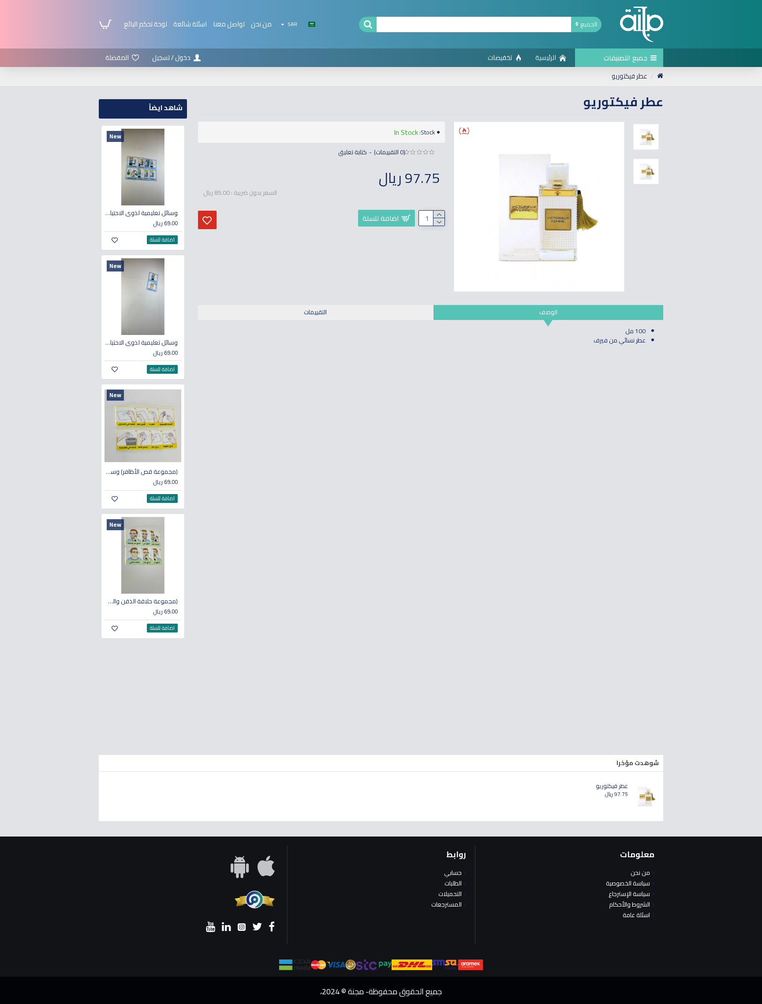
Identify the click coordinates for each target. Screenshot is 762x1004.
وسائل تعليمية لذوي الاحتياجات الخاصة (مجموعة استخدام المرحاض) (141, 213)
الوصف (548, 312)
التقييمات (315, 312)
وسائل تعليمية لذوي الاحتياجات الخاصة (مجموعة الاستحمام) (141, 342)
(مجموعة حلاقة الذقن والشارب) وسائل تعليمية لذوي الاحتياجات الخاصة (141, 601)
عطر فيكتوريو (612, 786)
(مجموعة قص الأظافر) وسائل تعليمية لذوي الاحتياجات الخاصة (141, 472)
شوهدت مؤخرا (637, 763)
